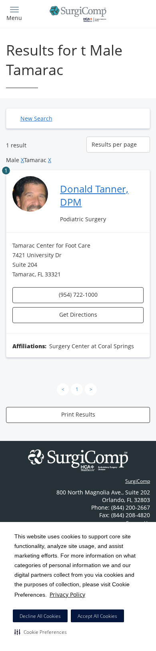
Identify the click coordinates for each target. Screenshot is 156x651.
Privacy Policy (67, 594)
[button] (40, 631)
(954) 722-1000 (78, 294)
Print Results (78, 414)
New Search (36, 118)
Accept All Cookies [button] (97, 616)
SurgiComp (137, 481)
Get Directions (78, 314)
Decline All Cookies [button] (40, 616)
